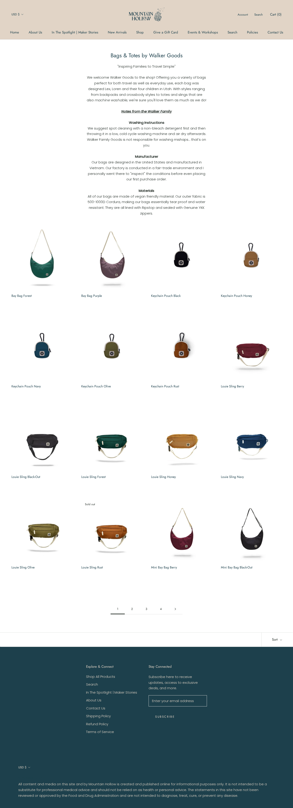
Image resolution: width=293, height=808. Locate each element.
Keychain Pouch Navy (26, 386)
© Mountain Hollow (30, 777)
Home (14, 32)
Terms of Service (100, 731)
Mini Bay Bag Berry (164, 567)
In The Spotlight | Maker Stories (75, 32)
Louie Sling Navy (232, 476)
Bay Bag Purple (91, 295)
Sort (275, 639)
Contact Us (275, 32)
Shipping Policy (98, 716)
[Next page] (175, 609)
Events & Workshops (203, 32)
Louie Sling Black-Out (25, 476)
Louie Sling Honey (163, 476)
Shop (140, 32)
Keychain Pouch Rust (165, 386)
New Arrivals (117, 32)
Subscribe (165, 716)
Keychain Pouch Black (166, 295)
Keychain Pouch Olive (96, 386)
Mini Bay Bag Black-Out (236, 567)
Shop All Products (100, 676)
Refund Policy (97, 724)
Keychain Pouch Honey (236, 295)
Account (243, 14)
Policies (252, 32)
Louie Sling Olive (23, 567)
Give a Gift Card (165, 32)
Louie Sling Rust (92, 567)
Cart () (276, 14)
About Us (35, 32)
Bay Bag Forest (21, 295)
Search (232, 32)
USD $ (15, 14)
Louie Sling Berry (232, 386)
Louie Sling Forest (93, 476)
